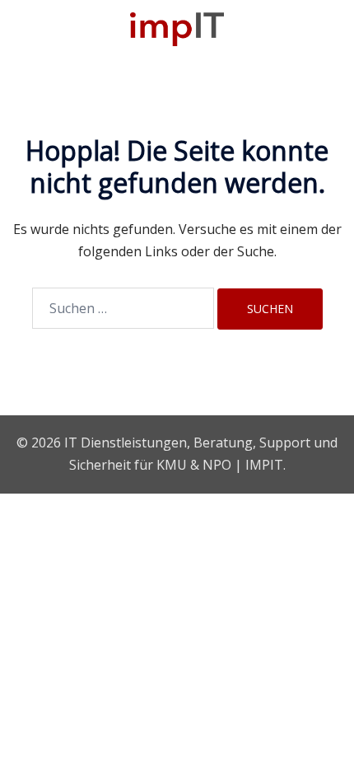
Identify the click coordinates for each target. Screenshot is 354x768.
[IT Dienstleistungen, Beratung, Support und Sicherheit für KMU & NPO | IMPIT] (176, 28)
